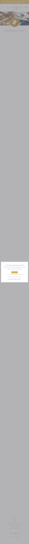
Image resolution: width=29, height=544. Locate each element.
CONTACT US (14, 272)
